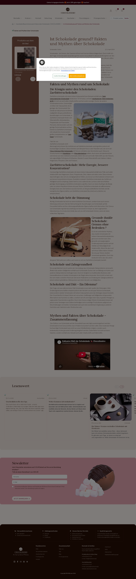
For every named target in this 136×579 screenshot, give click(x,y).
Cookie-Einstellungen (60, 76)
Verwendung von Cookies (68, 70)
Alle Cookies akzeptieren (77, 76)
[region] (68, 69)
